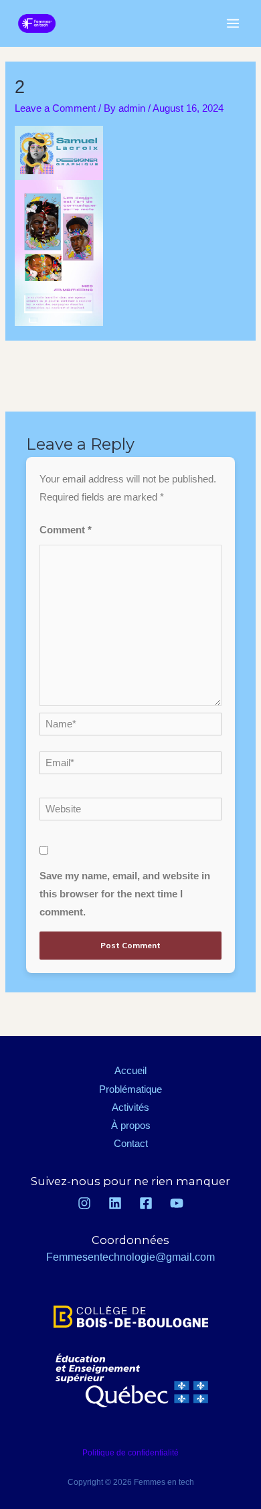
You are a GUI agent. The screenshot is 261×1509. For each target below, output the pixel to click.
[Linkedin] (115, 1203)
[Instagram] (84, 1203)
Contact (131, 1143)
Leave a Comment (55, 108)
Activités (130, 1107)
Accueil (130, 1070)
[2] (130, 368)
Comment (65, 530)
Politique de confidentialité (130, 1452)
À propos (131, 1125)
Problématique (130, 1089)
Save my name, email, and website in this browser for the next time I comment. (124, 894)
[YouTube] (176, 1203)
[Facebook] (146, 1203)
